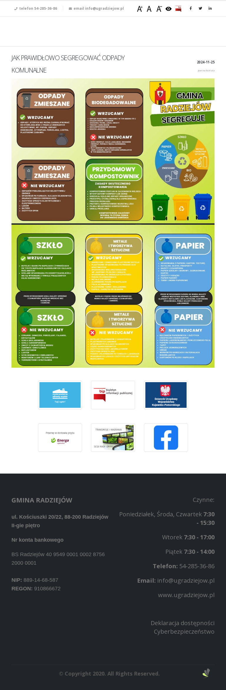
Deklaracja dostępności (183, 623)
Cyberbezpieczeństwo (184, 631)
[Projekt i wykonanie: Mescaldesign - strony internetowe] (206, 673)
